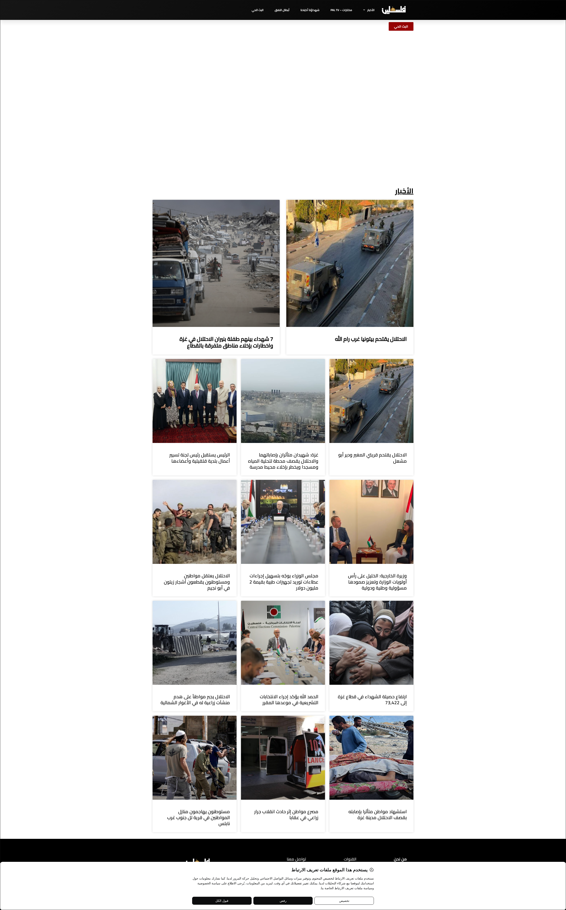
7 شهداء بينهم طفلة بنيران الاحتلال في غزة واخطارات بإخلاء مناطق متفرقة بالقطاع (226, 342)
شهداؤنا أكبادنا (309, 10)
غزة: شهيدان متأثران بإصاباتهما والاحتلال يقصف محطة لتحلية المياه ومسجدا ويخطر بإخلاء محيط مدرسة (283, 460)
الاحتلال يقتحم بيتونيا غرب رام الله (371, 339)
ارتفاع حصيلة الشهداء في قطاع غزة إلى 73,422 (372, 699)
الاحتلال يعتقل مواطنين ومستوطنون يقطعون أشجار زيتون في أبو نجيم (197, 581)
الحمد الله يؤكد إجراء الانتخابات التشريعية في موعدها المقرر (289, 699)
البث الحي (258, 10)
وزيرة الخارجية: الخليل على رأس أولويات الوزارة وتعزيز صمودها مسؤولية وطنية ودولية (377, 581)
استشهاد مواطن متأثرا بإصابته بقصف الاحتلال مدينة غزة (377, 814)
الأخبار (371, 10)
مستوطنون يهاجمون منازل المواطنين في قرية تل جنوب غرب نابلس (198, 817)
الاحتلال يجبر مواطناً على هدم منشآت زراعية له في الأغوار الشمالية (195, 699)
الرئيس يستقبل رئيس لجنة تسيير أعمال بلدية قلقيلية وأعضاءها (199, 457)
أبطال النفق (282, 10)
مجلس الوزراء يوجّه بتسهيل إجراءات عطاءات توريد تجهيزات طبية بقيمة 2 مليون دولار (283, 581)
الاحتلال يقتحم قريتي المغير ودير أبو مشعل (372, 457)
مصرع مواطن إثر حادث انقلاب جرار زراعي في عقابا (286, 814)
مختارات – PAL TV (341, 10)
